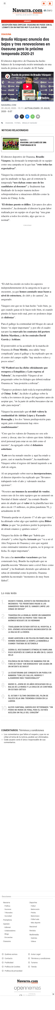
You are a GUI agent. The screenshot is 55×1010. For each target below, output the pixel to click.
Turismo (34, 962)
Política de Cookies (12, 967)
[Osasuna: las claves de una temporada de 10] (27, 138)
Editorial (8, 927)
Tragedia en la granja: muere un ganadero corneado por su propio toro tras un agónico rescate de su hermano (29, 618)
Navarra (6, 902)
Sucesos (8, 909)
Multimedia (34, 935)
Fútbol (33, 906)
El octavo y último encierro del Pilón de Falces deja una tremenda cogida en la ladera (28, 698)
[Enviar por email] (38, 116)
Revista (33, 931)
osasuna (9, 123)
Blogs (7, 934)
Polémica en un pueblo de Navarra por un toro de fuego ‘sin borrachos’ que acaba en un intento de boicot (30, 664)
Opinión (6, 924)
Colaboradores (10, 931)
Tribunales (9, 913)
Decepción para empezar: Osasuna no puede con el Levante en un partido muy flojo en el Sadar (27, 26)
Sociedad (8, 916)
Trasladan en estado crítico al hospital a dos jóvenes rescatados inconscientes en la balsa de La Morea (29, 629)
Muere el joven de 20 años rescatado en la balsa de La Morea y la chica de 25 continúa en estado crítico (30, 687)
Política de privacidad (13, 971)
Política (7, 906)
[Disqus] (27, 782)
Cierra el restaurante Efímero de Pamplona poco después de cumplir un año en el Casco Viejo (30, 652)
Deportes (33, 902)
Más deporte (35, 923)
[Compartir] (16, 116)
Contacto (8, 958)
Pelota (33, 913)
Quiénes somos (11, 954)
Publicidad (9, 962)
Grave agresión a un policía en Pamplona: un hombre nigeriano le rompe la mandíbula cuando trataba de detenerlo (30, 641)
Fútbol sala (35, 919)
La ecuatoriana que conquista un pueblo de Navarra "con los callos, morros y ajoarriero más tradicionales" (30, 675)
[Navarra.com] (27, 10)
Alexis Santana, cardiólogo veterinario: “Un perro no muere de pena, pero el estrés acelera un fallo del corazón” (30, 710)
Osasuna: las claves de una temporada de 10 (33, 144)
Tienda (34, 967)
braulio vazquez (29, 123)
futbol (18, 123)
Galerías (34, 938)
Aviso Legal (35, 954)
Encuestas (9, 937)
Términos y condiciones (31, 730)
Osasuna (7, 941)
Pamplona (7, 920)
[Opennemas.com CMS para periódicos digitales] (27, 991)
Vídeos (33, 941)
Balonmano (35, 916)
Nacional (33, 927)
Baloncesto (35, 909)
